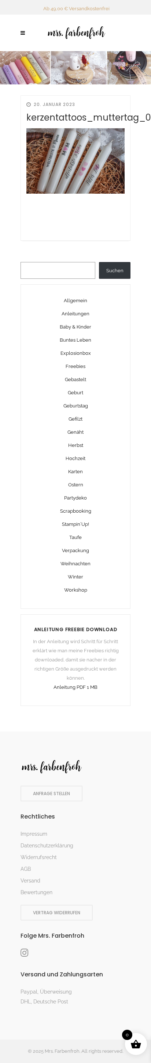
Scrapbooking (75, 511)
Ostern (75, 484)
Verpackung (75, 550)
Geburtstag (75, 406)
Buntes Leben (75, 340)
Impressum (34, 834)
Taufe (75, 537)
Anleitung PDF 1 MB (75, 687)
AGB (26, 869)
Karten (75, 471)
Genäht (75, 432)
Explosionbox (75, 353)
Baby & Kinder (75, 327)
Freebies (75, 366)
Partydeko (75, 498)
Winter (75, 577)
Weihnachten (75, 563)
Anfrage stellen (51, 793)
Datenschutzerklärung (47, 845)
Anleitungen (75, 313)
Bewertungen (36, 892)
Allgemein (75, 300)
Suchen (115, 270)
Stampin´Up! (75, 524)
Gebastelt (75, 379)
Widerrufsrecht (39, 857)
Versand (30, 881)
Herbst (75, 445)
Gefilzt (75, 419)
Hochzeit (75, 458)
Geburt (75, 392)
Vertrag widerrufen (56, 913)
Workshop (75, 590)
